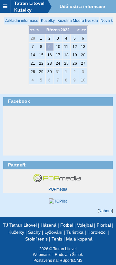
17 (58, 55)
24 (58, 63)
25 (66, 63)
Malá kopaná (79, 238)
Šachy (34, 232)
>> (84, 30)
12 (74, 46)
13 (83, 46)
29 (41, 72)
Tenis (57, 238)
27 (83, 63)
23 (49, 63)
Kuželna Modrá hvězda (77, 20)
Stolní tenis (36, 238)
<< (32, 30)
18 (66, 55)
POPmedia (57, 189)
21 (33, 63)
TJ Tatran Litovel (20, 225)
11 (66, 46)
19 (74, 55)
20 (83, 55)
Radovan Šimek (69, 254)
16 (49, 55)
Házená (48, 225)
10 (58, 46)
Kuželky (48, 20)
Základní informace (21, 20)
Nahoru (105, 211)
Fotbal (66, 225)
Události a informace (82, 6)
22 (41, 63)
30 (49, 72)
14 (33, 55)
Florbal (104, 225)
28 (33, 38)
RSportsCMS (71, 260)
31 (58, 72)
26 (74, 63)
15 (41, 55)
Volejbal (85, 225)
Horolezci (96, 232)
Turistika (74, 232)
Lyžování (53, 232)
